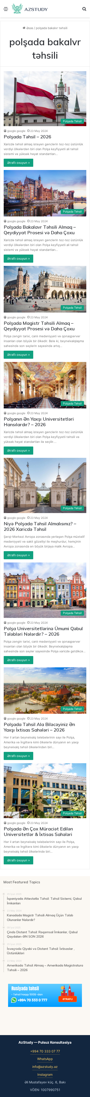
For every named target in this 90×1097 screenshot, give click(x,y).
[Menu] (5, 10)
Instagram (45, 1074)
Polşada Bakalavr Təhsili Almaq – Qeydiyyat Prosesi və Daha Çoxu (40, 229)
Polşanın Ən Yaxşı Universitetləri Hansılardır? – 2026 (39, 421)
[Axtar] (84, 10)
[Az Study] (30, 8)
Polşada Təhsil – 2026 (27, 137)
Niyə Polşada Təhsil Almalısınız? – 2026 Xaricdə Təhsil (40, 526)
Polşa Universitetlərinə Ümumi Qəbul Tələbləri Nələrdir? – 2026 (43, 631)
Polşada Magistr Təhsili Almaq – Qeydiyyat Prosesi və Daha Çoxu (39, 325)
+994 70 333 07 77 (45, 1051)
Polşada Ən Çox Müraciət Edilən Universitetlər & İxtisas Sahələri (38, 831)
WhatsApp (45, 1059)
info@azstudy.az (45, 1067)
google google (16, 131)
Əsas (29, 28)
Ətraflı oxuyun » (18, 162)
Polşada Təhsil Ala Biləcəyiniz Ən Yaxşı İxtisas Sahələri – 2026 (39, 727)
